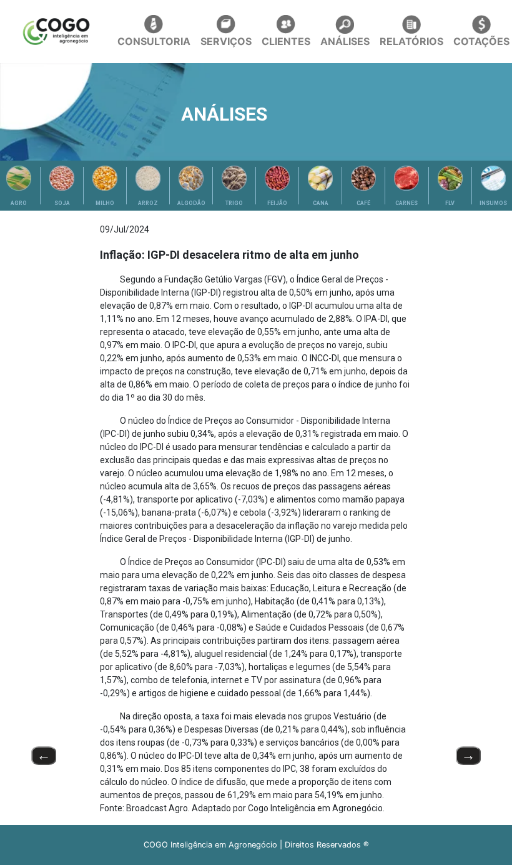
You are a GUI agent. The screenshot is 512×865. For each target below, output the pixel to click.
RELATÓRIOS (411, 41)
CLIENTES (286, 41)
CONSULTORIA (153, 41)
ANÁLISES (345, 41)
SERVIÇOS (226, 41)
